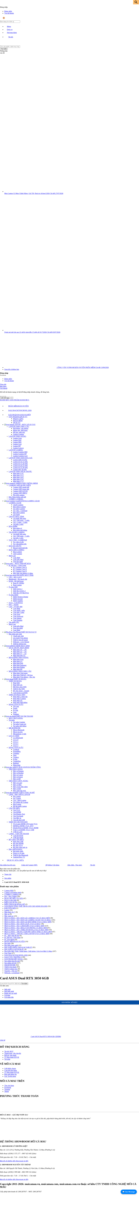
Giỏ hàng (3, 388)
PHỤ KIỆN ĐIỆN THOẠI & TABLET (18, 947)
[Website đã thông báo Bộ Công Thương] (10, 1203)
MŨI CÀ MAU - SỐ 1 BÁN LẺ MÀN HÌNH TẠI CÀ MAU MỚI (27, 922)
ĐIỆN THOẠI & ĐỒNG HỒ (14, 904)
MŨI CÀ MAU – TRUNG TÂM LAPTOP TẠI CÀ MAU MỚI (26, 934)
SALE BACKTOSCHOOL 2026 (16, 955)
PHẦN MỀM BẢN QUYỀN (14, 941)
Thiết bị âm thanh (10, 967)
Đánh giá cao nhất (10, 993)
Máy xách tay (9, 916)
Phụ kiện (7, 943)
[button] (8, 865)
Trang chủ (7, 874)
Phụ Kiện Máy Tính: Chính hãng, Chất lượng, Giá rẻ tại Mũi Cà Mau (28, 951)
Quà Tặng (7, 953)
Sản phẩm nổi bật (10, 963)
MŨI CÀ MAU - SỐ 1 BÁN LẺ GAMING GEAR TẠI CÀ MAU (27, 920)
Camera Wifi (8, 890)
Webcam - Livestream (11, 973)
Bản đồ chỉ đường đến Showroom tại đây (14, 1161)
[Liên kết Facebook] (1, 396)
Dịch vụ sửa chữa (10, 900)
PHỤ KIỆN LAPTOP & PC (14, 949)
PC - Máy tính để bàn (11, 936)
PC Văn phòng (9, 939)
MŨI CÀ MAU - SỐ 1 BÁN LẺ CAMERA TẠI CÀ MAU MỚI (27, 918)
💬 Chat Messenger (128, 1192)
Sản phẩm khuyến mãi (12, 961)
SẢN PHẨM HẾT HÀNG (13, 959)
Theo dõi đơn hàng (3, 385)
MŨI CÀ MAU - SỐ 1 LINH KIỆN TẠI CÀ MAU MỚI (24, 926)
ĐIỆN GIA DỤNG (11, 902)
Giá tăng (7, 995)
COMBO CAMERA (11, 894)
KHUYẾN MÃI (10, 908)
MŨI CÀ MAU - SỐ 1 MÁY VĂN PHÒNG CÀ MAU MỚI (25, 928)
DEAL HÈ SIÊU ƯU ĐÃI (13, 898)
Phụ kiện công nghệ (11, 945)
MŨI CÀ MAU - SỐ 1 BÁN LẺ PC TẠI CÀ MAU (22, 924)
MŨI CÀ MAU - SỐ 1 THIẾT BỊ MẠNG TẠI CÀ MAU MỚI (26, 930)
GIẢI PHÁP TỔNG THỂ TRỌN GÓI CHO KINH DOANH (25, 906)
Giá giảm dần (9, 997)
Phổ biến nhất (9, 991)
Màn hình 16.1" (9, 912)
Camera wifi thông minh (12, 892)
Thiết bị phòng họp (10, 969)
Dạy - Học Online (10, 896)
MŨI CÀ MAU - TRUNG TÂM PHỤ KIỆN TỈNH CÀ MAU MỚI (28, 932)
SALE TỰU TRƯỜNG (12, 957)
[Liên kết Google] (3, 396)
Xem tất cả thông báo (11, 369)
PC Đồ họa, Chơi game (12, 937)
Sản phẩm (7, 878)
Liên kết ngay (5, 398)
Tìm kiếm (24, 983)
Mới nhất (7, 989)
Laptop (6, 910)
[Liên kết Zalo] (5, 396)
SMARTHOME (10, 965)
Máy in (6, 914)
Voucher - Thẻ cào (10, 971)
